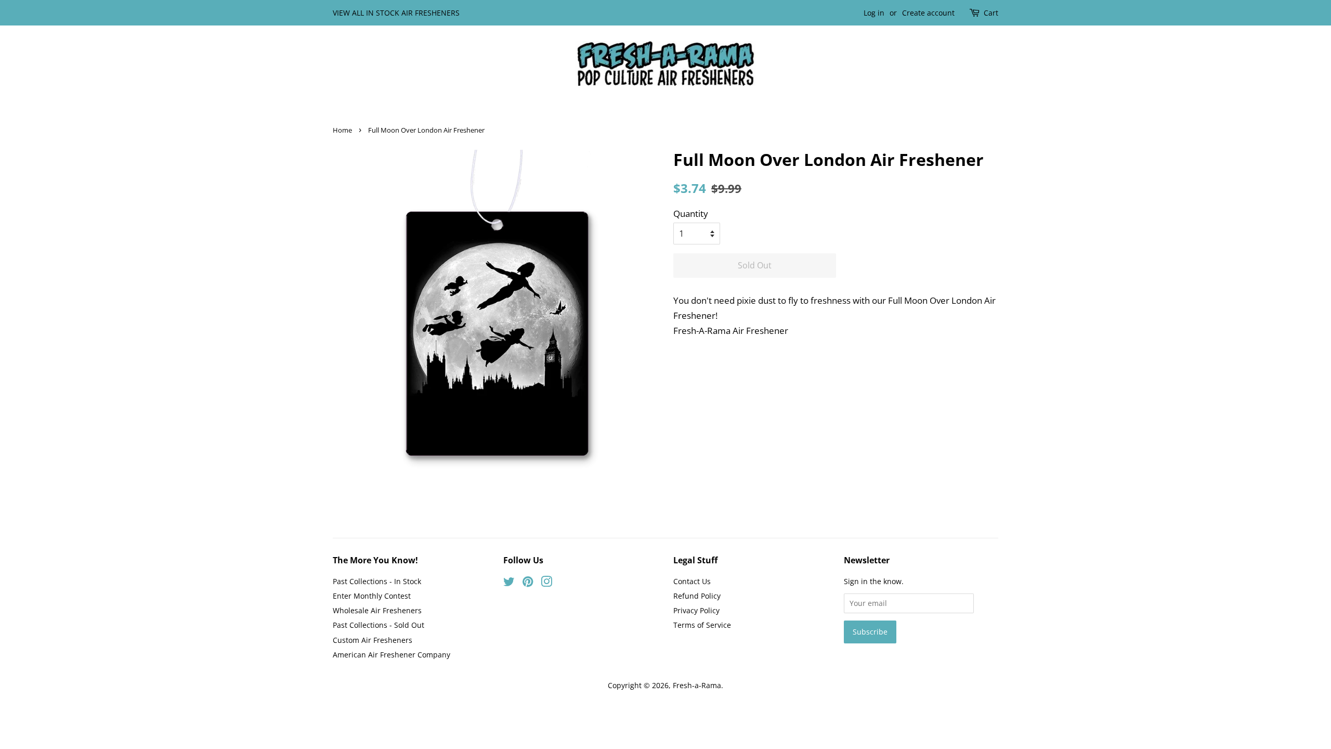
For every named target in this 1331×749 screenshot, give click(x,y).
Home (342, 130)
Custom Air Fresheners (372, 640)
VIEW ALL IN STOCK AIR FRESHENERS (396, 13)
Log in (874, 13)
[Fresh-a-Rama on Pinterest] (527, 583)
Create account (928, 13)
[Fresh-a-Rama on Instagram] (546, 583)
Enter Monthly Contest (372, 596)
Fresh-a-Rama (697, 685)
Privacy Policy (696, 610)
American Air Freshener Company (391, 655)
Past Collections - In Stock (377, 581)
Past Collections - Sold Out (378, 625)
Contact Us (692, 581)
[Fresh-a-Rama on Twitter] (509, 583)
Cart (991, 13)
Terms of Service (702, 625)
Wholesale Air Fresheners (377, 610)
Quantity (690, 213)
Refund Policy (697, 596)
